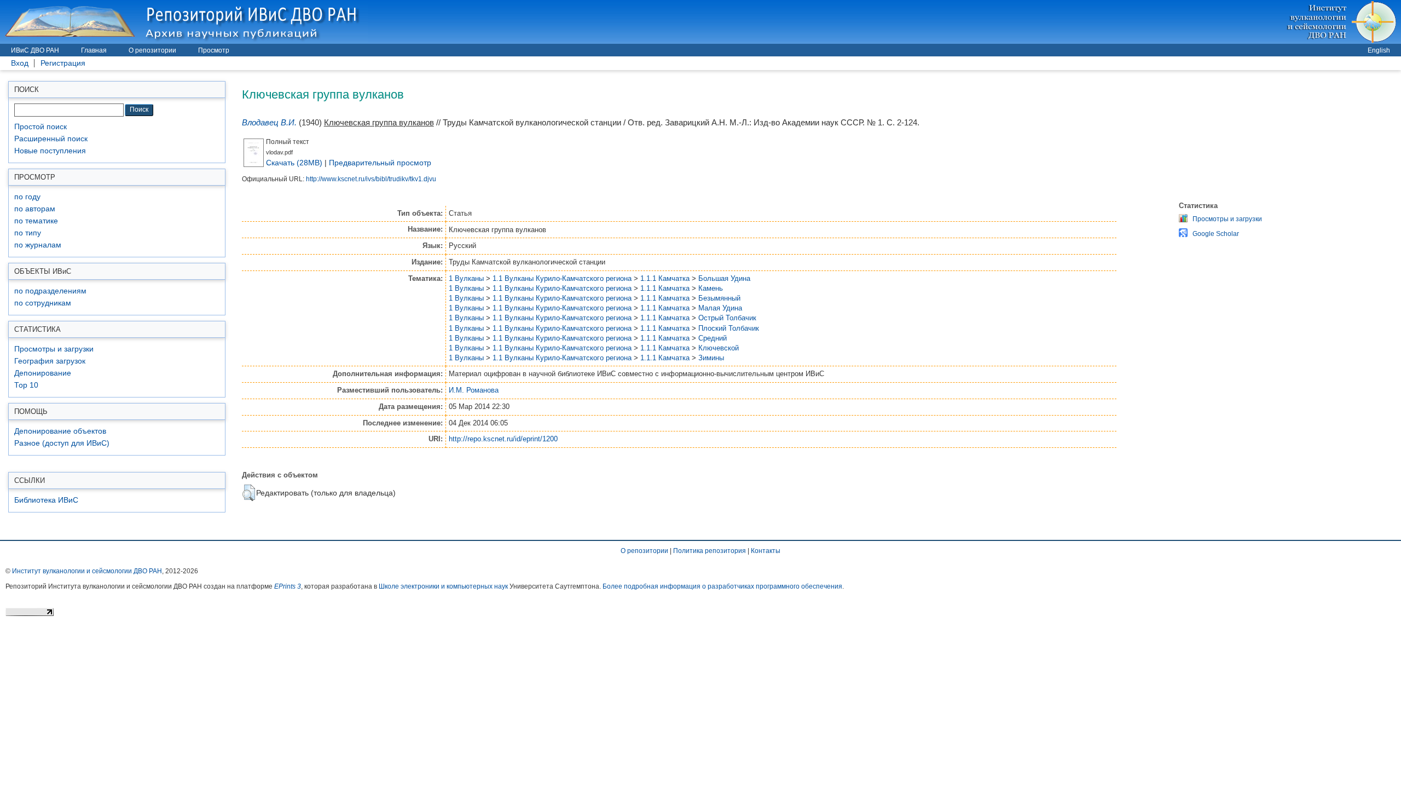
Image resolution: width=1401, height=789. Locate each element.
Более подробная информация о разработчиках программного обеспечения (722, 586)
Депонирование (42, 373)
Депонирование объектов (60, 431)
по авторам (34, 209)
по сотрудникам (42, 303)
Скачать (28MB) (294, 162)
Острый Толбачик (727, 318)
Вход (19, 63)
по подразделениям (50, 291)
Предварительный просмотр (380, 162)
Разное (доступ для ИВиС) (61, 443)
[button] (248, 493)
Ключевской (718, 348)
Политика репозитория (709, 551)
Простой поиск (40, 127)
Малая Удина (720, 308)
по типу (27, 233)
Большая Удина (724, 278)
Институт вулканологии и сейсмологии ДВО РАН (87, 571)
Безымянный (719, 298)
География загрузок (49, 361)
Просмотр (213, 50)
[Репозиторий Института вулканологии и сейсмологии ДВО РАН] (184, 21)
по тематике (36, 221)
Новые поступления (50, 151)
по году (27, 197)
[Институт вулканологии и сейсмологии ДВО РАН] (1343, 21)
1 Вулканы (466, 278)
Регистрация (62, 63)
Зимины (711, 358)
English (1379, 50)
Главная (94, 50)
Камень (710, 288)
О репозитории (152, 50)
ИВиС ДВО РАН (35, 50)
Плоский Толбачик (728, 328)
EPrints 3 (287, 586)
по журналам (37, 245)
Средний (712, 338)
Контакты (765, 551)
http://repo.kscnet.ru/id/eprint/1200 (503, 439)
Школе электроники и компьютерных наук (443, 586)
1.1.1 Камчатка (665, 278)
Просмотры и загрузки (54, 349)
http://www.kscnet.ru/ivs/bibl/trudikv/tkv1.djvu (371, 179)
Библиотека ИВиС (46, 500)
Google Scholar (1215, 234)
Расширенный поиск (51, 139)
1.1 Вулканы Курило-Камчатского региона (562, 278)
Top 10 (26, 385)
